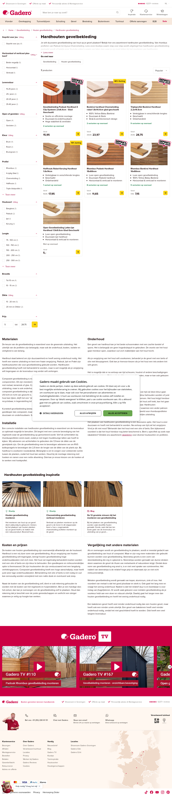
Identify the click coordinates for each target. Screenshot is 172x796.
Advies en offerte (9, 769)
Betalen (5, 759)
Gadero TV (51, 752)
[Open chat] (7, 788)
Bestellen (6, 756)
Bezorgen (6, 745)
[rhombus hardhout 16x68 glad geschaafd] (165, 193)
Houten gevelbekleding (42, 30)
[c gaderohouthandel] (157, 792)
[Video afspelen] (39, 667)
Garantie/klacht (8, 762)
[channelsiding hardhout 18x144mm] (122, 134)
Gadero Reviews (30, 762)
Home (10, 30)
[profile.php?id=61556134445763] (151, 792)
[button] (113, 12)
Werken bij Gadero (30, 759)
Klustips (50, 756)
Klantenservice (8, 741)
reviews (152, 3)
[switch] (3, 43)
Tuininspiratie (52, 759)
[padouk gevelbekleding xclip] (78, 134)
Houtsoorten (52, 762)
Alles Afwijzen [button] (88, 413)
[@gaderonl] (146, 792)
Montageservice (8, 752)
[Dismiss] (39, 786)
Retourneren (7, 766)
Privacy (26, 756)
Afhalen (5, 749)
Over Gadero (28, 741)
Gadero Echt (76, 752)
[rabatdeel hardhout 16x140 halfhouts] (78, 193)
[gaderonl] (162, 792)
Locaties (26, 752)
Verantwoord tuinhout (32, 749)
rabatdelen (127, 434)
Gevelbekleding (23, 30)
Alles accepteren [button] (117, 413)
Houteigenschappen (55, 766)
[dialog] (86, 398)
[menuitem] (9, 21)
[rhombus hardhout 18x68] (122, 193)
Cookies (26, 766)
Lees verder (56, 406)
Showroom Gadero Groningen (83, 745)
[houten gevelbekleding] (3, 30)
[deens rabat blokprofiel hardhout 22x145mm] (165, 134)
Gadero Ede (76, 749)
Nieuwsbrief (52, 745)
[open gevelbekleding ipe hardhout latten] (78, 252)
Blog (49, 749)
